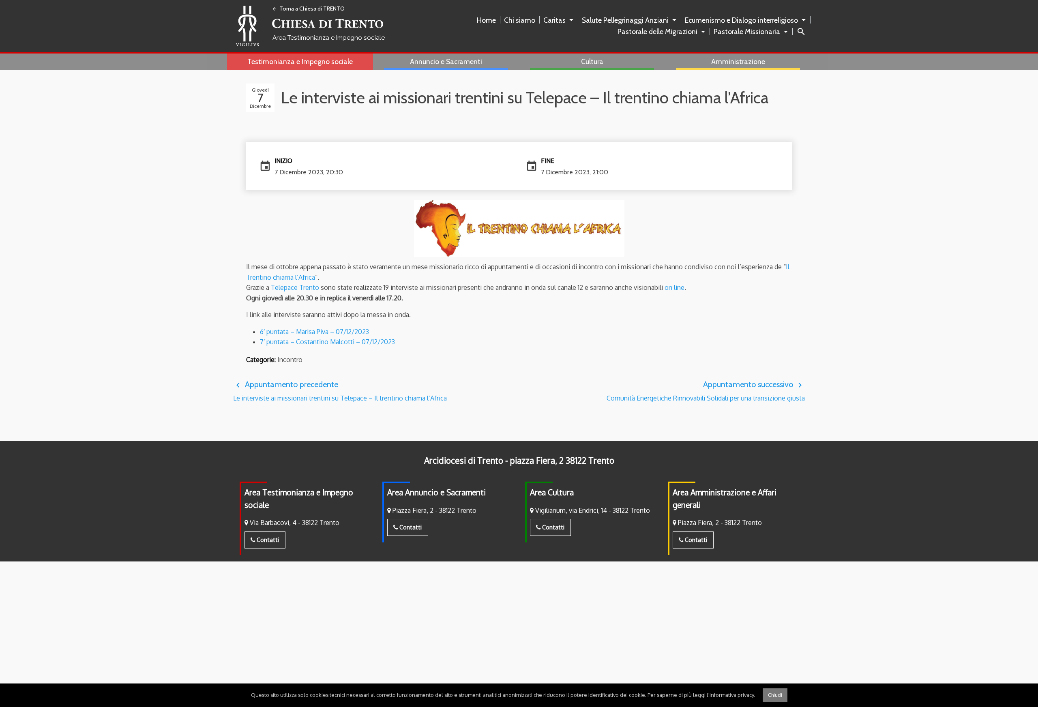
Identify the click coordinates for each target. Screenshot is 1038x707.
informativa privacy (732, 694)
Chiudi (775, 695)
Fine (547, 161)
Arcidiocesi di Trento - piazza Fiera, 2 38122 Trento (519, 460)
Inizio (283, 161)
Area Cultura (552, 492)
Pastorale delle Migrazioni (657, 31)
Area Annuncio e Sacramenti (436, 492)
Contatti (267, 539)
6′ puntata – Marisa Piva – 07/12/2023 (314, 332)
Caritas (554, 20)
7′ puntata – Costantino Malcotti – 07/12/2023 (327, 342)
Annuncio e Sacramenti (446, 61)
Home (486, 20)
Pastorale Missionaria (747, 31)
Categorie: (261, 360)
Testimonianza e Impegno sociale (300, 61)
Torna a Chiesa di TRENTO (308, 8)
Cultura (592, 61)
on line (674, 287)
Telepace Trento (295, 287)
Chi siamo (519, 20)
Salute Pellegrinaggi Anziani (625, 20)
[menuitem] (488, 20)
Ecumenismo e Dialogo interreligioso (741, 20)
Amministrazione (738, 61)
